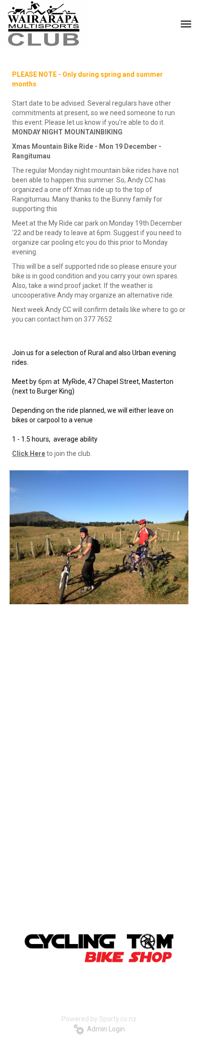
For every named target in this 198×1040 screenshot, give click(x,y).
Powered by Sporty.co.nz (99, 1019)
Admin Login (104, 1029)
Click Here (28, 453)
